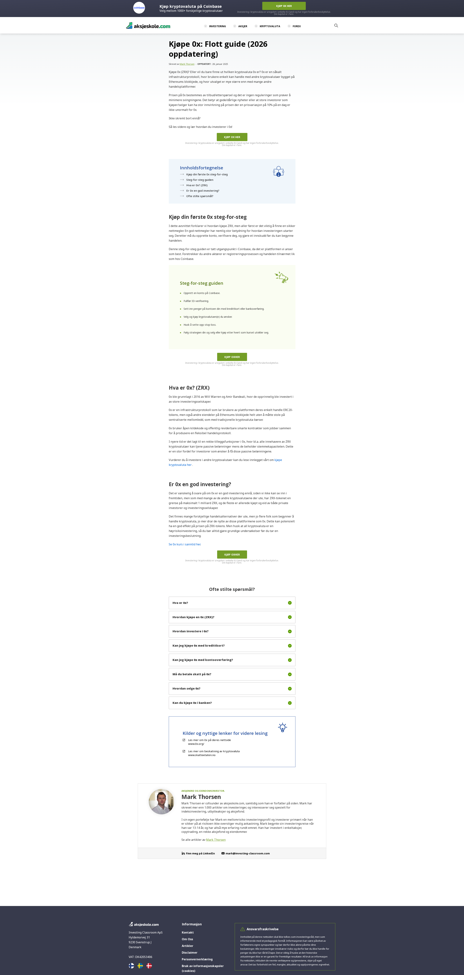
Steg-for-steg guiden (199, 179)
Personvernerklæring (197, 959)
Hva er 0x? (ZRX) (197, 185)
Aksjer (242, 26)
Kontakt (188, 932)
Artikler (187, 946)
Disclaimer (189, 953)
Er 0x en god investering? (202, 190)
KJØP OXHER (232, 357)
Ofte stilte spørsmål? (199, 196)
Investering (217, 26)
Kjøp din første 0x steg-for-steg (207, 174)
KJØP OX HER (232, 137)
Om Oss (187, 939)
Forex (297, 26)
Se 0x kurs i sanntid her (184, 544)
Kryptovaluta (270, 26)
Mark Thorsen (187, 64)
